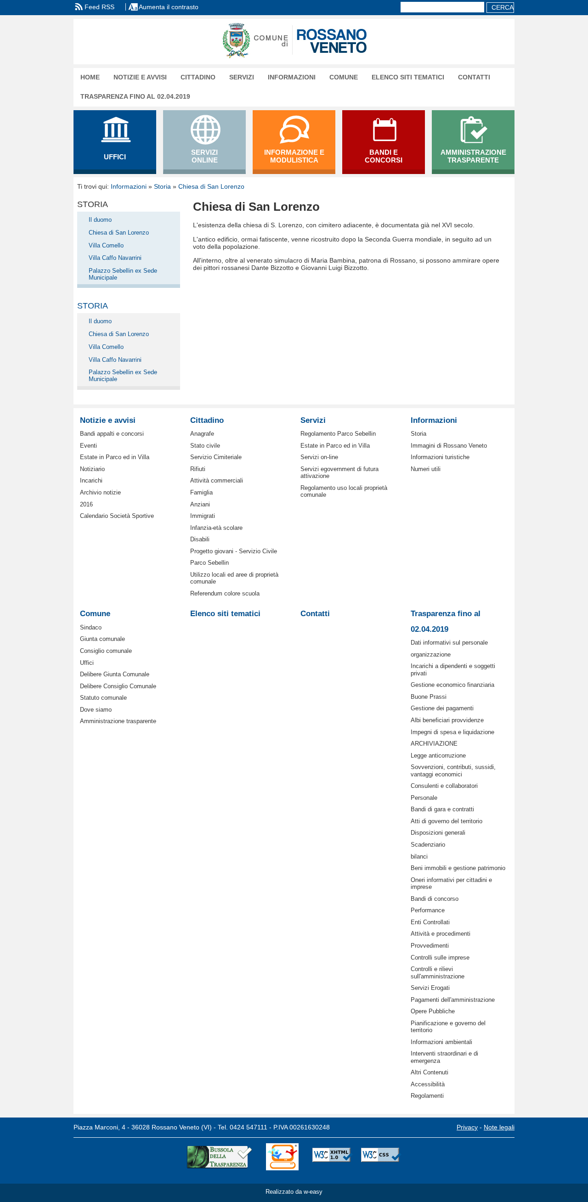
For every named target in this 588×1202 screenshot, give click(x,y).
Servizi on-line (319, 457)
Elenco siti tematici (408, 77)
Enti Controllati (430, 922)
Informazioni (292, 77)
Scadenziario (428, 844)
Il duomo (100, 219)
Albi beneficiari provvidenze (447, 720)
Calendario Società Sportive (117, 515)
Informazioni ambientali (441, 1042)
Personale (424, 797)
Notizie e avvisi (140, 77)
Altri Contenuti (429, 1072)
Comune (343, 77)
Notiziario (92, 469)
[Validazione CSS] (381, 1157)
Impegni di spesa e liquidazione (452, 732)
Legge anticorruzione (438, 755)
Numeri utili (426, 469)
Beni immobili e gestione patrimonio (458, 868)
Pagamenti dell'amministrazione (453, 999)
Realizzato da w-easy (294, 1191)
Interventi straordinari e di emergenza (444, 1057)
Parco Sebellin (209, 562)
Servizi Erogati (430, 987)
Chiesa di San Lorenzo (211, 186)
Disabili (199, 539)
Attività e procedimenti (440, 933)
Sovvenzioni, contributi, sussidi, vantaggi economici (453, 770)
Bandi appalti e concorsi (112, 433)
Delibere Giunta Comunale (114, 674)
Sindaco (91, 627)
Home (90, 77)
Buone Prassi (429, 696)
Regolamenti (427, 1095)
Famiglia (201, 492)
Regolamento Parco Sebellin (338, 433)
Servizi (241, 77)
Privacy (467, 1127)
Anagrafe (202, 433)
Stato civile (205, 445)
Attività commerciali (216, 480)
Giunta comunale (102, 638)
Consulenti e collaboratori (444, 785)
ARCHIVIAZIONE (434, 743)
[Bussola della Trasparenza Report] (219, 1157)
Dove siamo (96, 709)
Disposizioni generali (438, 832)
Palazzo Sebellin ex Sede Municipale (123, 274)
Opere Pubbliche (433, 1011)
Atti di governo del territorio (446, 821)
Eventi (88, 445)
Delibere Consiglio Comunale (118, 686)
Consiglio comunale (106, 650)
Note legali (499, 1127)
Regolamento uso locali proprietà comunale (343, 491)
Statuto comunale (103, 697)
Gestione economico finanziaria (452, 684)
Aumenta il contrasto (168, 7)
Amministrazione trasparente (118, 721)
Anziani (200, 504)
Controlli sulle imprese (440, 957)
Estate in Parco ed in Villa (114, 457)
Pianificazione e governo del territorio (448, 1026)
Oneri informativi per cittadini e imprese (451, 883)
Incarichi (91, 480)
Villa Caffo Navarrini (115, 257)
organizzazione (431, 654)
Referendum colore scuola (225, 593)
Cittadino (198, 77)
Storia (162, 186)
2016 (86, 504)
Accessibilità (428, 1084)
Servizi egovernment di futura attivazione (339, 472)
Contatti (474, 77)
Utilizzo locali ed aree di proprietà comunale (234, 578)
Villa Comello (106, 245)
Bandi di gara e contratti (442, 809)
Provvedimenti (430, 945)
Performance (428, 910)
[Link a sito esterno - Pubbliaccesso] (282, 1157)
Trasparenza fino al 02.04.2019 (135, 96)
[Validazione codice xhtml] (332, 1157)
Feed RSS (99, 7)
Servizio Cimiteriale (216, 457)
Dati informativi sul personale (449, 642)
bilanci (419, 856)
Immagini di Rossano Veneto (449, 445)
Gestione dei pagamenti (442, 708)
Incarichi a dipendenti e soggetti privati (453, 669)
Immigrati (202, 515)
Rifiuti (197, 469)
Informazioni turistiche (440, 457)
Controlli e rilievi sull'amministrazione (437, 972)
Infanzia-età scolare (216, 527)
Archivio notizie (100, 492)
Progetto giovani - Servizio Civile (233, 551)
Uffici (87, 662)
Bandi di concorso (434, 898)
